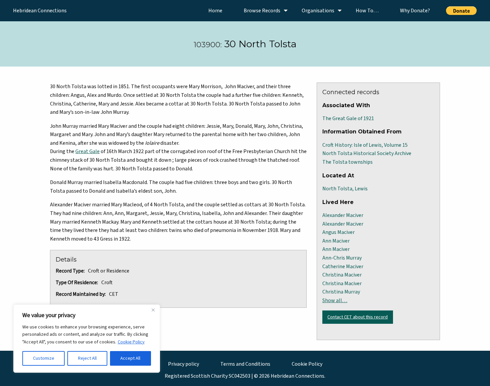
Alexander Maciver (342, 215)
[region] (86, 338)
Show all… (334, 300)
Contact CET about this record (357, 316)
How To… (367, 10)
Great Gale (87, 151)
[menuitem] (215, 11)
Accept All (130, 358)
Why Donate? (415, 10)
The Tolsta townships (347, 162)
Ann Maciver (336, 241)
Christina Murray (341, 291)
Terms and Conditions (245, 364)
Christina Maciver (342, 275)
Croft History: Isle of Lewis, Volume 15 (365, 145)
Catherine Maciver (342, 266)
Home (215, 10)
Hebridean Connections (40, 10)
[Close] (153, 310)
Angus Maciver (338, 232)
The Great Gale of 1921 (348, 118)
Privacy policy (183, 364)
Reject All (87, 358)
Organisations (318, 10)
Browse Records (262, 10)
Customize (43, 358)
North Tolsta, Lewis (345, 188)
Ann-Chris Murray (342, 258)
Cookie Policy (131, 342)
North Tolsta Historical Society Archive (366, 153)
